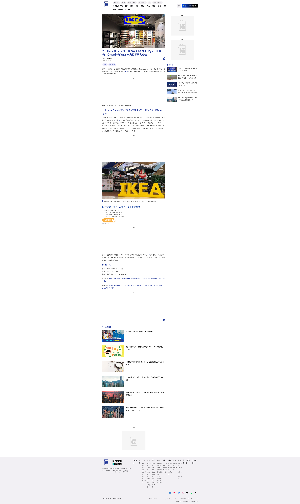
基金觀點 (144, 473)
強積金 (153, 472)
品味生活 (175, 464)
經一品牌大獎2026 (160, 479)
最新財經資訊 (157, 2)
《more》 (104, 472)
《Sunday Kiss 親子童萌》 (114, 472)
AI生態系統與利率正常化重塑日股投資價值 (187, 84)
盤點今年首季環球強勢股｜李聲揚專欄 (139, 331)
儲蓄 (153, 470)
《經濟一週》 (125, 472)
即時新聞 (180, 477)
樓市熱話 (149, 486)
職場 (153, 6)
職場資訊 (170, 469)
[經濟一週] (106, 4)
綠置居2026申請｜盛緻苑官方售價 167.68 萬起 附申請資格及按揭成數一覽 (145, 409)
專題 (121, 6)
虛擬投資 (144, 477)
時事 (165, 6)
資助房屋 (149, 473)
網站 (149, 255)
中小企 (158, 467)
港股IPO (116, 2)
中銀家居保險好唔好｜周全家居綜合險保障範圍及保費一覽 (145, 378)
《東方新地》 (125, 470)
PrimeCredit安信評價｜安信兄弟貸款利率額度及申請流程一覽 (188, 91)
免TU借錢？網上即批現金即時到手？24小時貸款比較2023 (144, 348)
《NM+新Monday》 (116, 470)
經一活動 (159, 482)
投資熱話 (144, 481)
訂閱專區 (120, 9)
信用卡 (153, 482)
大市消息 (149, 464)
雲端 (164, 472)
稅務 (153, 480)
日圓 (123, 2)
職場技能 (170, 464)
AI (149, 2)
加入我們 (127, 9)
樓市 (131, 6)
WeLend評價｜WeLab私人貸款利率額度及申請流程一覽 (187, 99)
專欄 (114, 9)
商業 (142, 6)
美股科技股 (142, 2)
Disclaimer (186, 501)
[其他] (164, 58)
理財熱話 (153, 486)
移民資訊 (180, 473)
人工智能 (165, 464)
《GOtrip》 (108, 470)
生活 (159, 6)
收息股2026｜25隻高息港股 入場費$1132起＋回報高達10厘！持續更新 (187, 77)
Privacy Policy (194, 501)
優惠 (105, 64)
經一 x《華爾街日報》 (191, 6)
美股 (143, 465)
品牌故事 (159, 465)
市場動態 (159, 463)
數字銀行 (153, 475)
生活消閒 (175, 469)
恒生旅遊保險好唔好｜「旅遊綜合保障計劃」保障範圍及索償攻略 (145, 394)
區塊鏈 (165, 470)
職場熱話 (170, 473)
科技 (148, 6)
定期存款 (153, 464)
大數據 (165, 467)
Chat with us (178, 501)
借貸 (153, 478)
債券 (143, 470)
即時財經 (116, 6)
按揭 (148, 482)
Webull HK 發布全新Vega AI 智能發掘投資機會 (187, 69)
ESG (158, 474)
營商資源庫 (160, 472)
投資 (126, 6)
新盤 (148, 476)
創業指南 (159, 470)
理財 (137, 6)
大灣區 (158, 476)
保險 (153, 467)
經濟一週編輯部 (107, 58)
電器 (126, 71)
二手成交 (149, 469)
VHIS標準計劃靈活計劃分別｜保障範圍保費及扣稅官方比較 (145, 363)
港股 (143, 463)
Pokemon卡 (131, 2)
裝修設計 (149, 479)
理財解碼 (112, 64)
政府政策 (180, 464)
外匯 (143, 467)
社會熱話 (180, 469)
